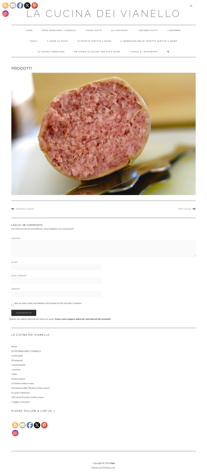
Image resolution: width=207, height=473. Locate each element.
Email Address (19, 276)
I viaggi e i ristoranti (144, 52)
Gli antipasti (119, 30)
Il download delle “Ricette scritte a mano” (149, 41)
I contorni (174, 30)
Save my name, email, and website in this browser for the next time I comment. (48, 303)
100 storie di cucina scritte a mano (97, 52)
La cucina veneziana (51, 52)
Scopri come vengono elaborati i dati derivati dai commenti (82, 319)
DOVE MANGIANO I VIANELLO (59, 30)
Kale (113, 463)
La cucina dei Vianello (103, 13)
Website (15, 289)
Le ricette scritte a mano (94, 41)
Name (14, 262)
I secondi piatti (148, 30)
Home (29, 30)
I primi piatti (93, 30)
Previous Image (25, 209)
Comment (16, 238)
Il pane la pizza (57, 41)
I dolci (33, 41)
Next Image (184, 209)
